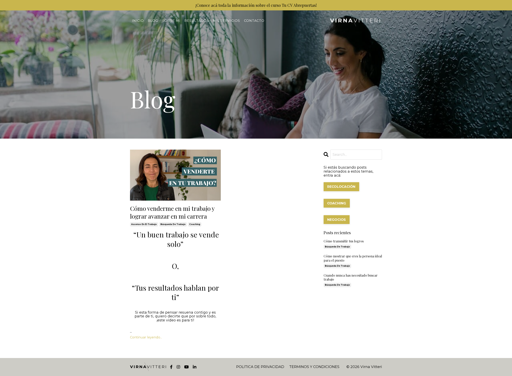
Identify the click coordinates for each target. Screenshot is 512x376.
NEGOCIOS (336, 220)
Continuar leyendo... (146, 337)
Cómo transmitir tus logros (344, 241)
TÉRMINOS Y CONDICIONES (314, 367)
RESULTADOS (196, 21)
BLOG (153, 21)
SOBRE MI (171, 21)
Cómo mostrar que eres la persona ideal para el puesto (353, 258)
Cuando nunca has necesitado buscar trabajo (351, 277)
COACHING (336, 203)
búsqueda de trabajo (173, 224)
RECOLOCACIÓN (341, 187)
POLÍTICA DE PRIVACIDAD (260, 367)
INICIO (138, 21)
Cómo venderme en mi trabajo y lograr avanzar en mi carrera (172, 212)
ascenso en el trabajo (144, 224)
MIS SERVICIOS (226, 21)
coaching (194, 224)
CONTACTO (254, 21)
